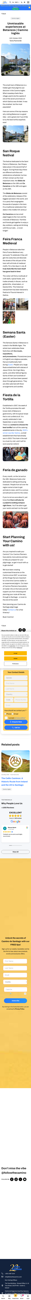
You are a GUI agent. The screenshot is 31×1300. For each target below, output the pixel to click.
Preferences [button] (19, 647)
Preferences (15, 663)
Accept (15, 653)
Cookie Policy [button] (12, 645)
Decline (15, 658)
